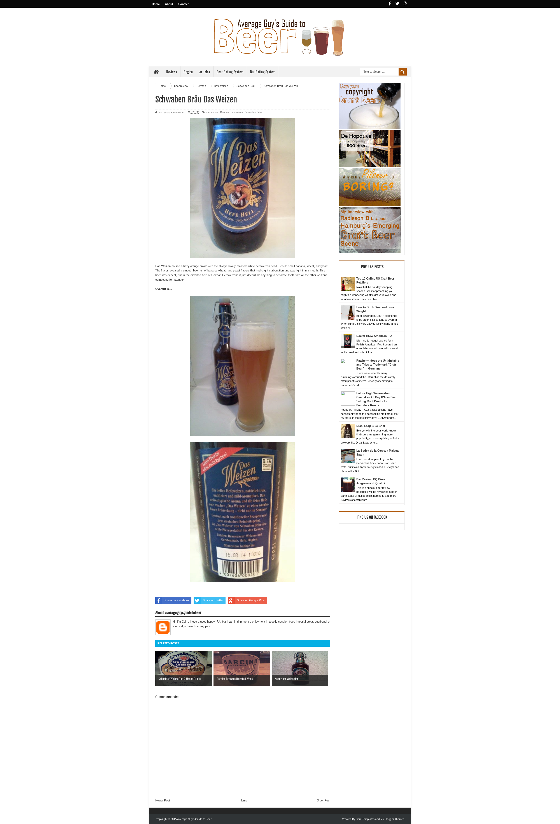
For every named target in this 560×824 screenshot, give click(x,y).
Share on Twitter (213, 600)
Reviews (171, 71)
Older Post (323, 800)
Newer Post (162, 800)
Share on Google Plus (251, 600)
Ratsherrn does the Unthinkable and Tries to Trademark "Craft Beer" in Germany (377, 364)
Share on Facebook (176, 600)
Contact (183, 4)
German (224, 112)
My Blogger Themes (392, 819)
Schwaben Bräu (253, 112)
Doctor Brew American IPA (374, 336)
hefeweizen (237, 112)
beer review (212, 112)
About (169, 4)
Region (188, 71)
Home (156, 4)
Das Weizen (163, 266)
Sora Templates (365, 819)
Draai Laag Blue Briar (370, 426)
